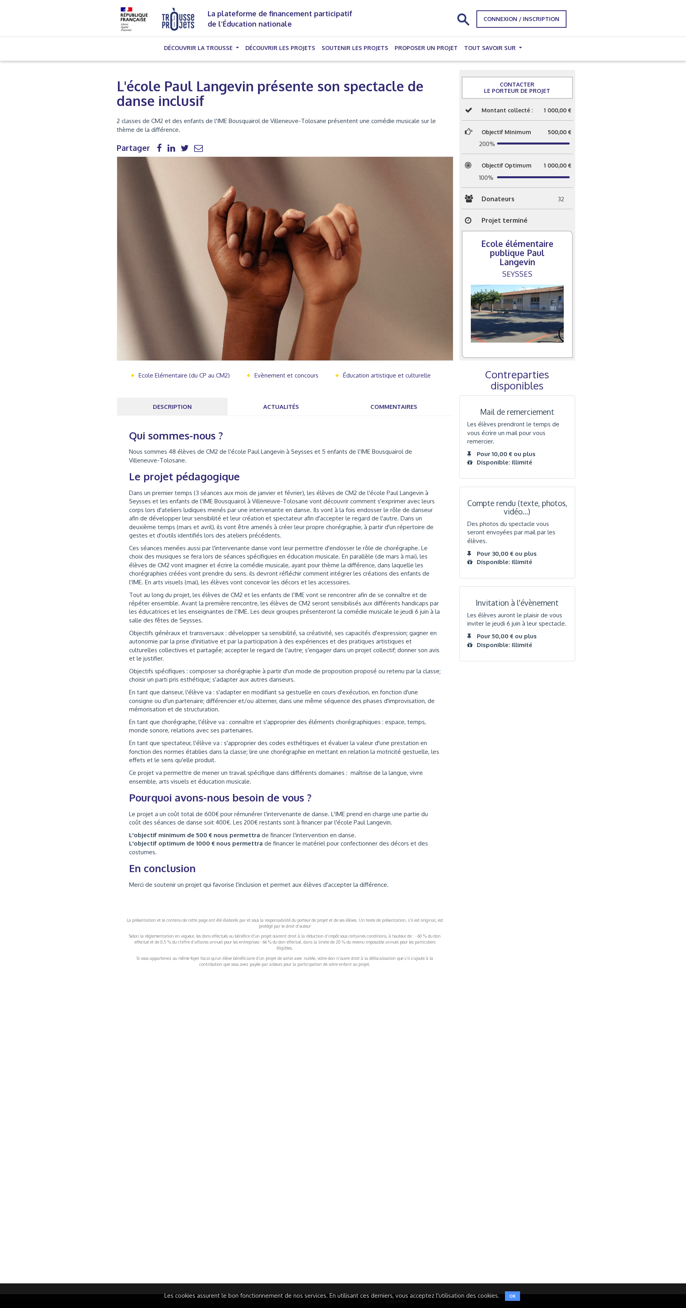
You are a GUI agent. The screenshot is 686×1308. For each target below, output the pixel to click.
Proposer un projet (426, 47)
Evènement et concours (286, 375)
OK (512, 1296)
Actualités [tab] (281, 406)
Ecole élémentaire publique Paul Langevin (517, 252)
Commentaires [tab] (393, 406)
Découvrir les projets (280, 47)
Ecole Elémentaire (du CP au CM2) (184, 375)
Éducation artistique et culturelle (387, 375)
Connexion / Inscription (521, 18)
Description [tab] (172, 406)
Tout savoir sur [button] (490, 47)
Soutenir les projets (355, 47)
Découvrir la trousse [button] (199, 47)
